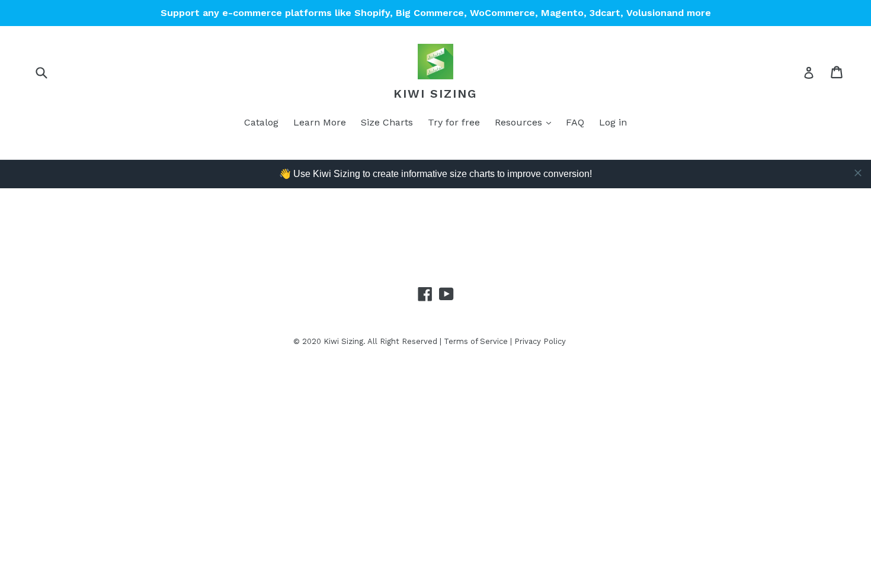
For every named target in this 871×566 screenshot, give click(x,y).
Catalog (261, 122)
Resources (520, 122)
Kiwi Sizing (435, 93)
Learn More (319, 122)
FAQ (575, 122)
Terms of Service (476, 341)
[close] (858, 173)
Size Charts (387, 122)
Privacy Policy (540, 341)
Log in (613, 122)
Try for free (454, 122)
